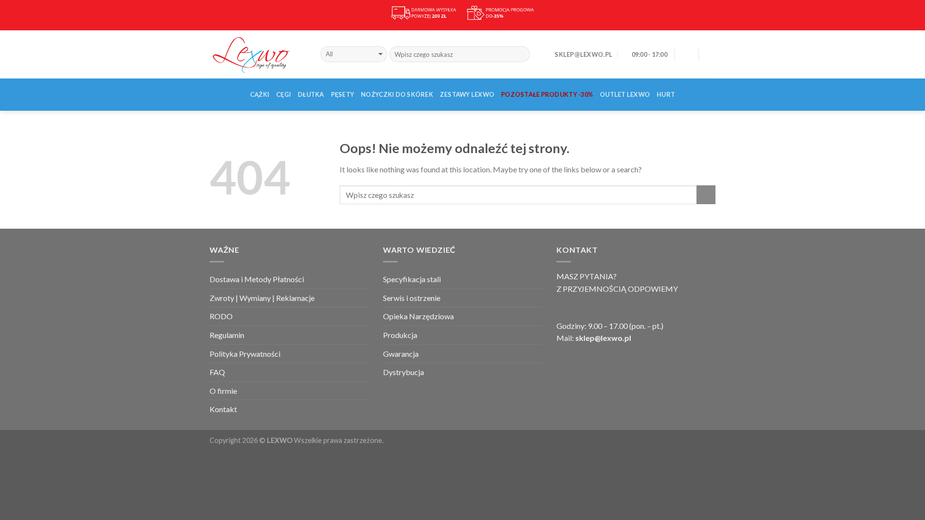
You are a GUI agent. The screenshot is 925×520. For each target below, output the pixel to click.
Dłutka (311, 94)
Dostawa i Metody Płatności (257, 279)
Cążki (259, 94)
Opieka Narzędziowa (418, 316)
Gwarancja (401, 353)
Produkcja (400, 334)
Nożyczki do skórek (397, 94)
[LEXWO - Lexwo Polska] (258, 54)
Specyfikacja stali (412, 279)
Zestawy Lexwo (467, 94)
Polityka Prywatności (245, 353)
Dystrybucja (403, 372)
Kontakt (223, 409)
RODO (221, 316)
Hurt (666, 94)
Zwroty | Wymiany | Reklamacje (262, 297)
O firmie (223, 390)
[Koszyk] (710, 54)
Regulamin (227, 334)
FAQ (217, 372)
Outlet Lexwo (625, 94)
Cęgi (283, 94)
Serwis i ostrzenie (411, 297)
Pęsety (343, 94)
